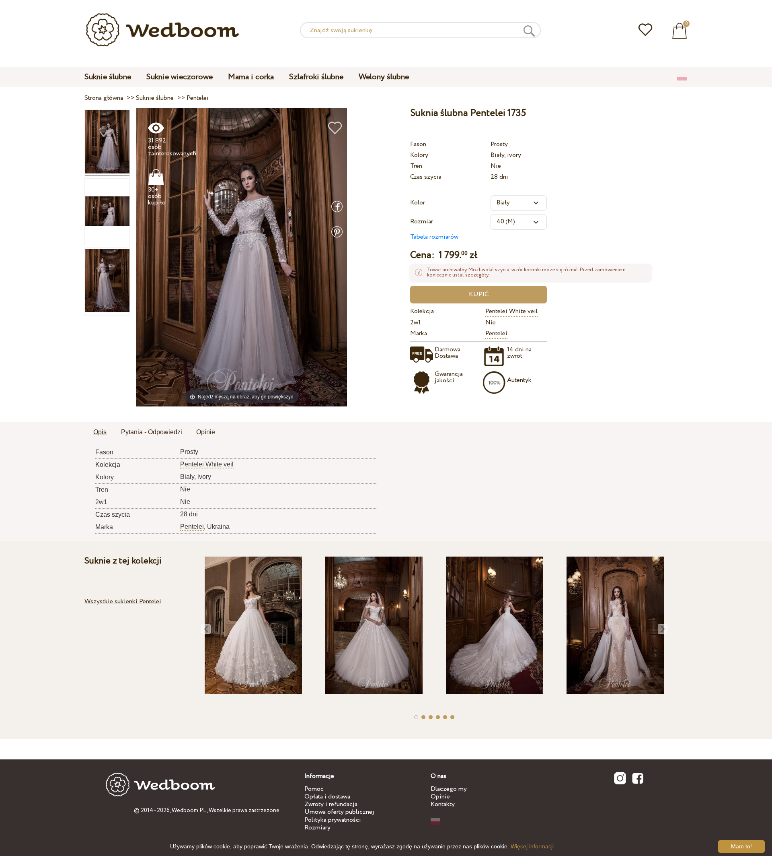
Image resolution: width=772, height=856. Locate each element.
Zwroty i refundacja (330, 804)
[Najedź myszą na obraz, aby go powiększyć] (241, 257)
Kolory (419, 155)
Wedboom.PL (189, 810)
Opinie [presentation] (205, 432)
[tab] (100, 432)
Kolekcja (422, 311)
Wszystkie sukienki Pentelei (122, 601)
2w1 (415, 322)
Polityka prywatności (332, 820)
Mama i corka (251, 77)
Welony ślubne (384, 77)
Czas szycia (425, 177)
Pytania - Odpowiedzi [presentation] (151, 432)
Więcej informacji (532, 846)
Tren (416, 166)
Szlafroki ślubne (316, 77)
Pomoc (314, 789)
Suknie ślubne (107, 77)
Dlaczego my (449, 789)
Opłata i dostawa (327, 796)
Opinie (440, 796)
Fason (418, 144)
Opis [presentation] (100, 432)
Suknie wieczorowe (179, 77)
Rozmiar (421, 221)
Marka (418, 333)
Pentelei (496, 333)
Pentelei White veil (511, 311)
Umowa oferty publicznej (339, 812)
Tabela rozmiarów (434, 236)
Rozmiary (317, 827)
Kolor (417, 202)
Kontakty (443, 804)
